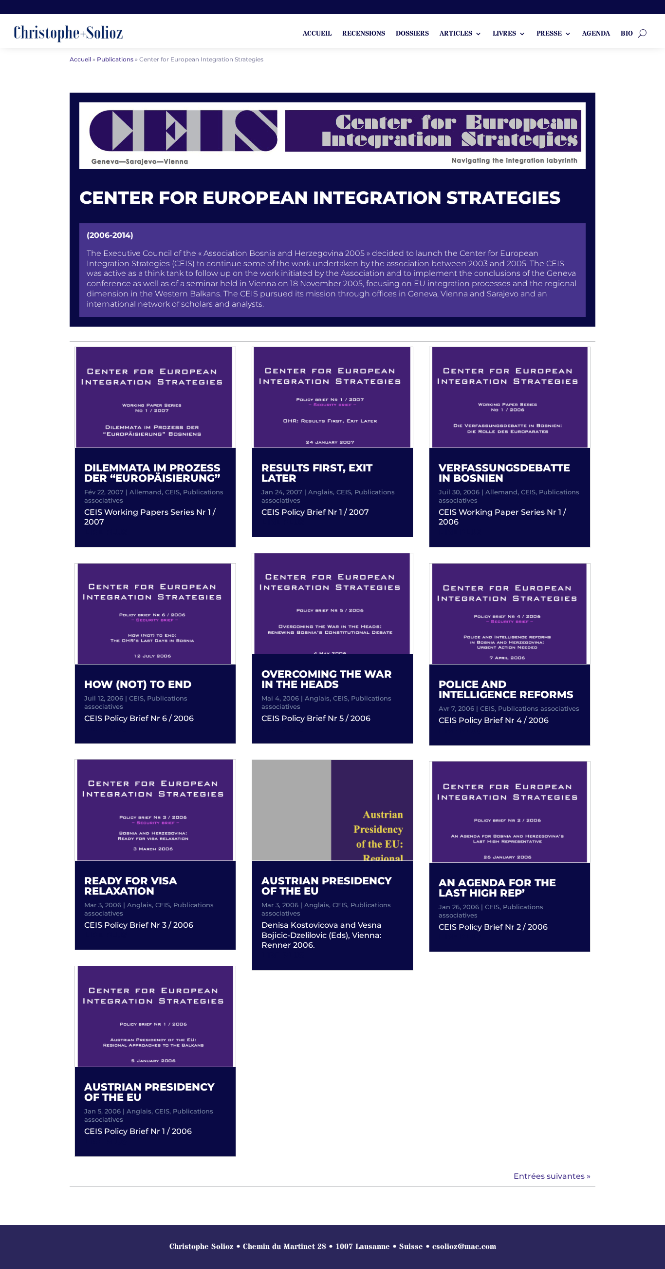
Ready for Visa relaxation (130, 886)
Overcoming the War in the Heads (326, 679)
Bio (627, 34)
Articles (456, 34)
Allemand (145, 492)
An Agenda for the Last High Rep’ (497, 888)
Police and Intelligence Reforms (506, 689)
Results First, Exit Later (316, 473)
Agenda (596, 34)
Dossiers (412, 34)
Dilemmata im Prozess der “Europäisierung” (152, 473)
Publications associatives (538, 708)
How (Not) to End (137, 684)
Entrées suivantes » (552, 1176)
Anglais (139, 905)
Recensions (363, 34)
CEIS (172, 492)
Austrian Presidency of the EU (149, 1092)
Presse (549, 34)
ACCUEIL (317, 34)
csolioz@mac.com (464, 1246)
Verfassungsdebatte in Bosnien (504, 473)
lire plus (105, 532)
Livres (504, 34)
